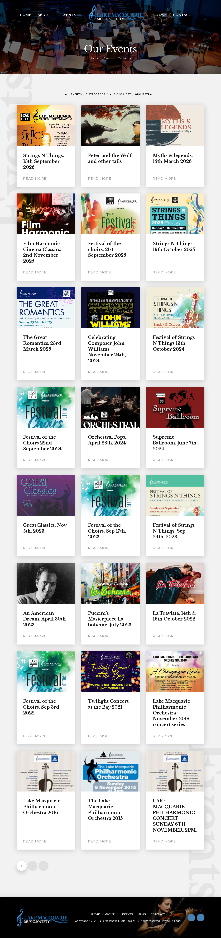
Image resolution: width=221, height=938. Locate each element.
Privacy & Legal (171, 920)
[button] (199, 15)
